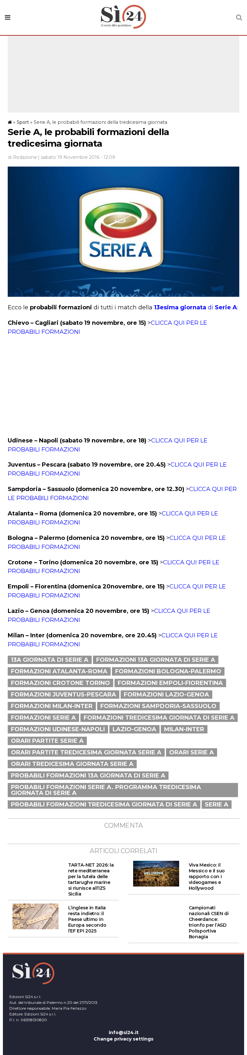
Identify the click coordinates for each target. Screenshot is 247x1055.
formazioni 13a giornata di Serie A (155, 659)
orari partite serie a (47, 740)
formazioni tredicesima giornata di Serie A (159, 717)
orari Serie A (191, 752)
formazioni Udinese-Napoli (58, 729)
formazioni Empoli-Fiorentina (170, 683)
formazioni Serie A (43, 717)
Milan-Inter (184, 729)
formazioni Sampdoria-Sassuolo (158, 706)
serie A (216, 804)
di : (196, 307)
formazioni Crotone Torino (60, 683)
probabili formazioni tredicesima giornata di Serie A (104, 804)
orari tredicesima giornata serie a (72, 764)
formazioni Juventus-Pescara (63, 694)
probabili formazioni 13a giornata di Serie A (88, 775)
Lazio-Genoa (134, 729)
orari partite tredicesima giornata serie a (86, 752)
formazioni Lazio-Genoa (166, 694)
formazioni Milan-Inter (52, 706)
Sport (23, 122)
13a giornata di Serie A (49, 659)
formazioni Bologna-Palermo (168, 671)
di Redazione (22, 157)
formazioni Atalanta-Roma (59, 671)
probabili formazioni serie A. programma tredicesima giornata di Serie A (106, 790)
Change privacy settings (123, 1039)
